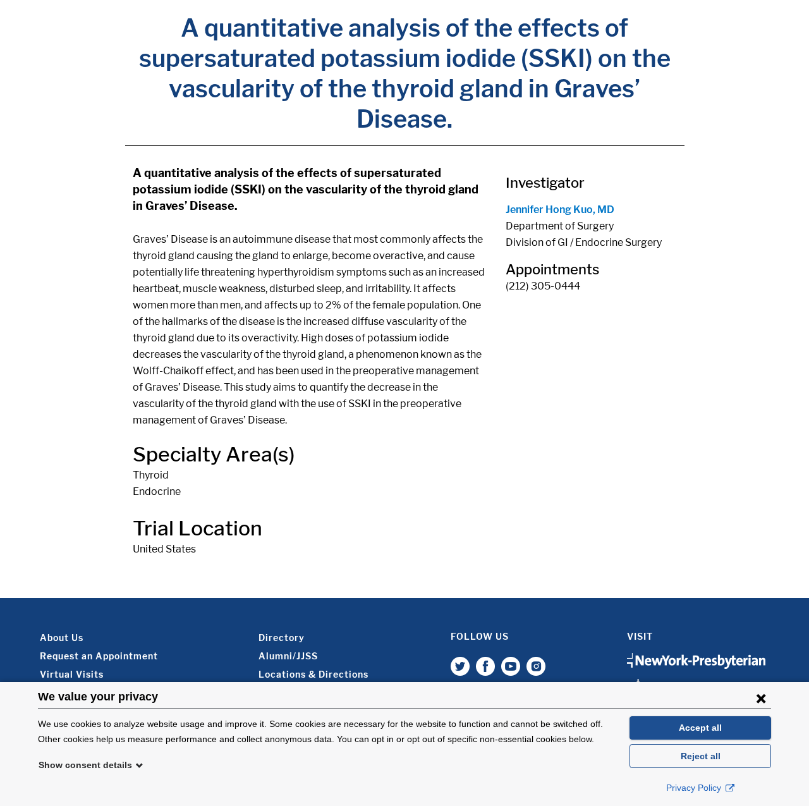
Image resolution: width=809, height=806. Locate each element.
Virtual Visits (72, 674)
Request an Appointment (99, 655)
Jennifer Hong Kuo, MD (560, 210)
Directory (282, 637)
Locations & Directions (313, 674)
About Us (61, 637)
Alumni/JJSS (288, 655)
